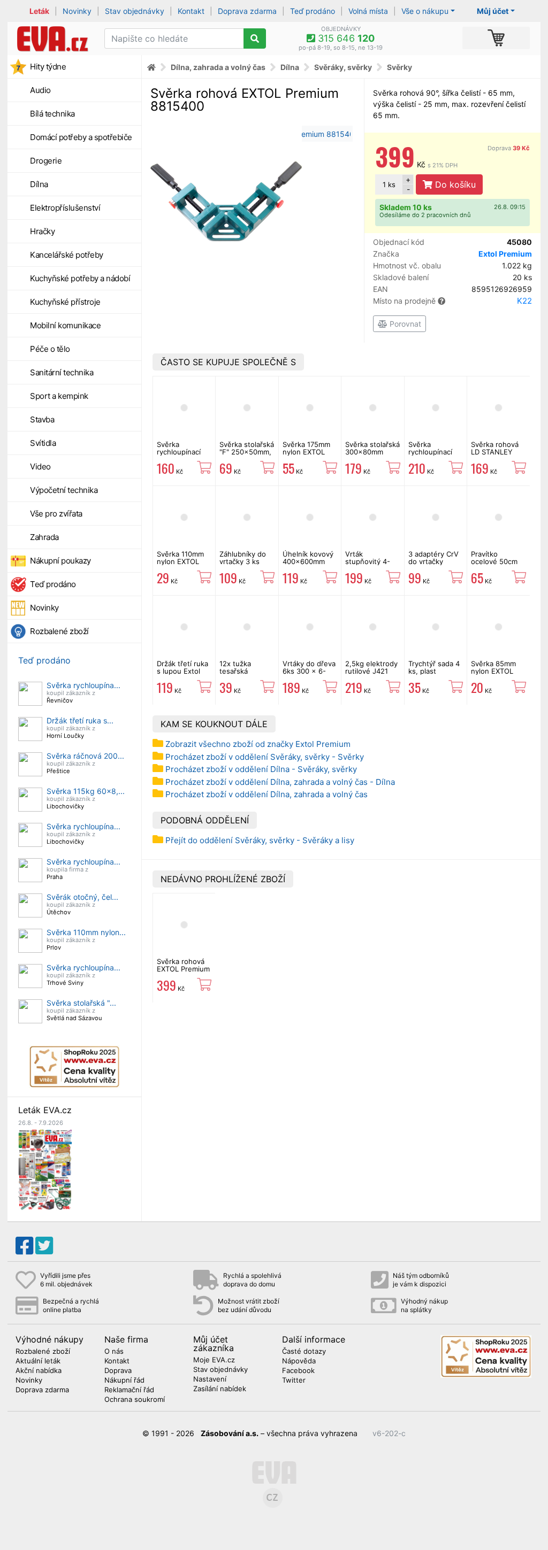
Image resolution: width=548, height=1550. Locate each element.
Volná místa (368, 11)
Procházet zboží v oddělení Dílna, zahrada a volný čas (266, 794)
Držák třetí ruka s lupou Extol (182, 667)
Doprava (509, 148)
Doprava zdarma (247, 11)
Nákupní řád (124, 1380)
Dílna (39, 184)
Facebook (298, 1371)
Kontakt (191, 11)
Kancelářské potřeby (66, 255)
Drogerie (46, 161)
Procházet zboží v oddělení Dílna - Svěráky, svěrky (261, 769)
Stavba (42, 419)
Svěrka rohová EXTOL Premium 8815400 (183, 969)
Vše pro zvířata (56, 513)
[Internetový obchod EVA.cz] (52, 38)
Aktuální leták (38, 1361)
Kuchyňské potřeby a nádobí (80, 278)
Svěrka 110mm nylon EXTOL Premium (180, 562)
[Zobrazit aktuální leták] (45, 1169)
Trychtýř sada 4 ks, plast (434, 667)
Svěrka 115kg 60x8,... (86, 791)
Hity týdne (48, 66)
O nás (114, 1351)
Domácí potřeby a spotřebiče (81, 137)
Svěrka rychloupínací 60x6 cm (179, 452)
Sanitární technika (61, 372)
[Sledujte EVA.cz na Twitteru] (44, 1245)
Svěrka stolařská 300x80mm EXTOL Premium (372, 452)
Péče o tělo (50, 349)
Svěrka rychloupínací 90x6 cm (430, 452)
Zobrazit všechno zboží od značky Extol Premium (258, 744)
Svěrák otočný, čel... (82, 896)
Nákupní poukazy (60, 561)
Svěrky (399, 67)
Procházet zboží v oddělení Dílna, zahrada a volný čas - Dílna (280, 782)
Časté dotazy (304, 1351)
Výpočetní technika (63, 490)
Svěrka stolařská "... (81, 1002)
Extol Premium (505, 253)
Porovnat (404, 323)
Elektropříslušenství (65, 208)
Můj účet (492, 11)
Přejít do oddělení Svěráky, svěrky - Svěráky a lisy (259, 840)
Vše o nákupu (424, 11)
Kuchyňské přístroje (65, 302)
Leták (39, 11)
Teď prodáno (312, 11)
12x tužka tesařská (235, 667)
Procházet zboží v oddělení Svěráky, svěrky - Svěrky (264, 757)
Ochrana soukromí (134, 1400)
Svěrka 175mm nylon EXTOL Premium (306, 452)
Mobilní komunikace (65, 325)
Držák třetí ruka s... (80, 720)
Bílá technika (52, 114)
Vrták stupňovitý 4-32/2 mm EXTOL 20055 (372, 565)
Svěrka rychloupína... (83, 685)
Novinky (77, 11)
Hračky (42, 231)
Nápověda (299, 1361)
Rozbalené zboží (59, 631)
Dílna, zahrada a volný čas (218, 67)
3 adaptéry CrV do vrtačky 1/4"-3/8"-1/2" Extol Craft (433, 565)
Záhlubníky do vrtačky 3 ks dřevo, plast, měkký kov (242, 565)
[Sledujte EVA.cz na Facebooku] (24, 1245)
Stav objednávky (134, 11)
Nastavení (209, 1379)
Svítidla (43, 443)
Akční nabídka (39, 1371)
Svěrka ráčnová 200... (85, 755)
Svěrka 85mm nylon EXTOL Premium (493, 671)
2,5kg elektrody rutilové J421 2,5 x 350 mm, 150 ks (371, 675)
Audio (40, 90)
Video (40, 466)
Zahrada (44, 537)
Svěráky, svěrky (343, 67)
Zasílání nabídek (219, 1389)
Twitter (294, 1380)
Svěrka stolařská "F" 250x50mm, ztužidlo (246, 452)
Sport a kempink (59, 396)
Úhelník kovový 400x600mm (308, 558)
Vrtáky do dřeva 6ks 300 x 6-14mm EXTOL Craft (309, 675)
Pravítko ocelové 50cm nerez (494, 562)
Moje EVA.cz (214, 1360)
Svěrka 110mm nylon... (86, 932)
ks (389, 184)
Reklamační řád (129, 1390)
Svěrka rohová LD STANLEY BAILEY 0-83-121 (495, 456)
